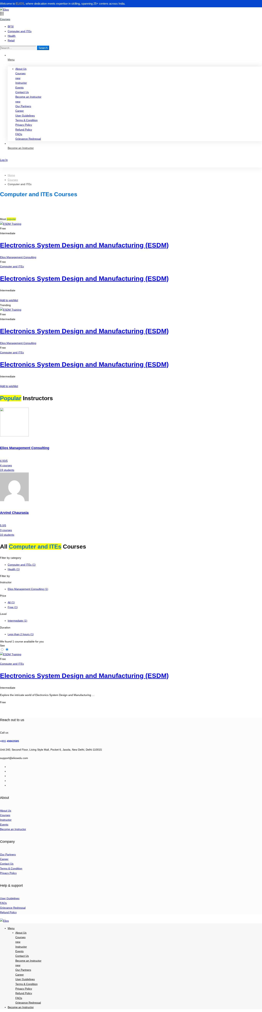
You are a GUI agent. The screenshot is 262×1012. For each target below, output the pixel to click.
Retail (11, 40)
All (11, 602)
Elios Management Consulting (18, 257)
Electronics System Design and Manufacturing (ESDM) (84, 245)
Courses (13, 179)
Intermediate (17, 620)
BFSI (11, 26)
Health (12, 35)
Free (13, 607)
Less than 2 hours (21, 634)
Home (11, 175)
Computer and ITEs (19, 31)
